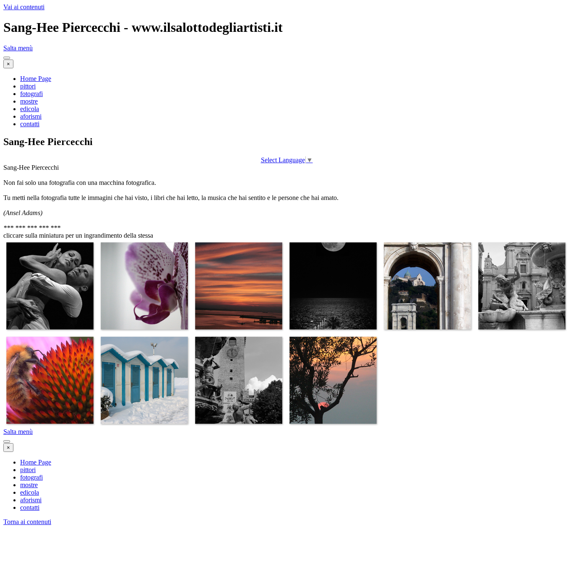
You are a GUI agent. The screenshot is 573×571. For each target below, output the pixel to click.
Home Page (35, 78)
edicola (29, 108)
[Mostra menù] (6, 58)
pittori (28, 86)
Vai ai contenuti (23, 6)
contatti (29, 123)
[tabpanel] (286, 198)
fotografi (31, 93)
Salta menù (18, 48)
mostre (29, 101)
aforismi (31, 116)
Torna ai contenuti (27, 521)
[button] (49, 329)
